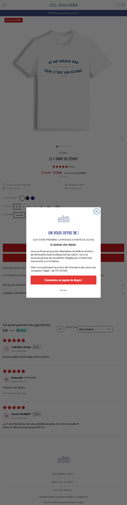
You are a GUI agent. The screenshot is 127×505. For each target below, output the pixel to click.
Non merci (63, 290)
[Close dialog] (96, 211)
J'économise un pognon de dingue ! (63, 280)
